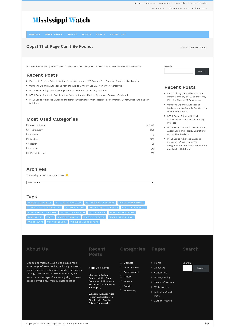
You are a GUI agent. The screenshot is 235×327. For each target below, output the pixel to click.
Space (50, 217)
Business (34, 34)
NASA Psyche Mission (122, 212)
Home (139, 3)
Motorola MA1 (97, 212)
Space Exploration (68, 217)
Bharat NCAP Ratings (131, 203)
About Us (150, 3)
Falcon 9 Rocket (75, 207)
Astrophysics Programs (100, 203)
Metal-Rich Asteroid (73, 212)
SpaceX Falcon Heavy (121, 217)
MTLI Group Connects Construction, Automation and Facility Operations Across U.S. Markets (79, 95)
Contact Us (164, 3)
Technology (118, 34)
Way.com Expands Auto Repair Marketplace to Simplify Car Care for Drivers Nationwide (76, 85)
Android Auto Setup (39, 203)
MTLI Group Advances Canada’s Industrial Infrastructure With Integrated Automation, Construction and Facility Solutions (89, 101)
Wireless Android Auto (84, 222)
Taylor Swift (35, 222)
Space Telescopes (94, 217)
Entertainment (54, 34)
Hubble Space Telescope (42, 212)
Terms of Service (198, 3)
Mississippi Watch (55, 323)
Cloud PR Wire (38, 125)
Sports (100, 34)
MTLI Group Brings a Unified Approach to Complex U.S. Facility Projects (68, 90)
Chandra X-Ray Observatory (44, 207)
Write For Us (158, 8)
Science (86, 34)
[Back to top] (207, 324)
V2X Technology (56, 222)
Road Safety (35, 217)
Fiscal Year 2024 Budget (103, 207)
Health (72, 34)
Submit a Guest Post (178, 8)
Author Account (199, 8)
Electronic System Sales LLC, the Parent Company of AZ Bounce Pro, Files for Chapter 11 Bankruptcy (84, 81)
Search (168, 66)
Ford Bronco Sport (134, 207)
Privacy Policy (180, 3)
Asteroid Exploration (69, 203)
